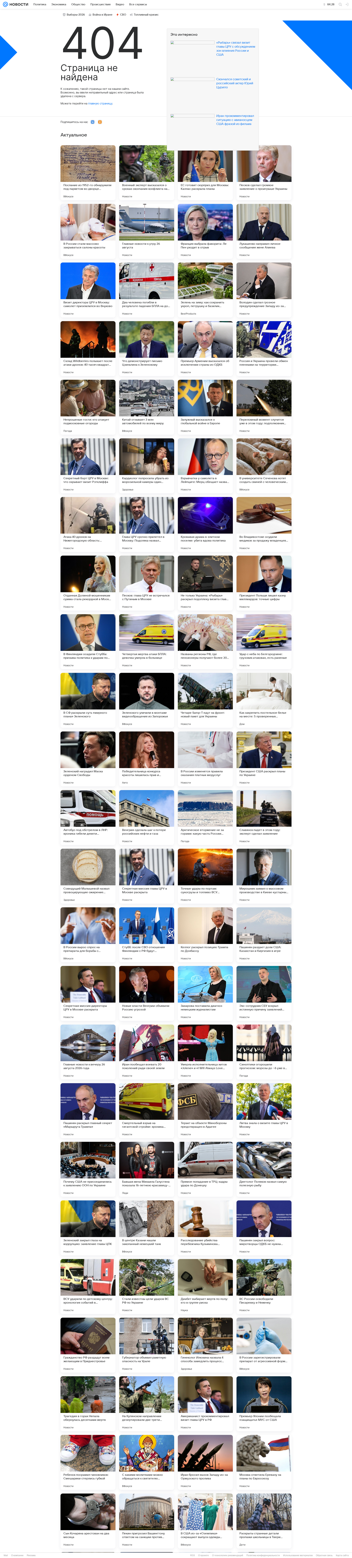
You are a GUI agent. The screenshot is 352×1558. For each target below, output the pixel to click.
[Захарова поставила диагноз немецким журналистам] (205, 993)
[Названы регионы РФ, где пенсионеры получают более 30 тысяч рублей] (205, 641)
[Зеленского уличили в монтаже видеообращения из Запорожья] (146, 700)
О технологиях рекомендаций (227, 1555)
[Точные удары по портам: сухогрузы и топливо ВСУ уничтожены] (205, 876)
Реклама (31, 1555)
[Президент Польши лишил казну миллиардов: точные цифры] (264, 583)
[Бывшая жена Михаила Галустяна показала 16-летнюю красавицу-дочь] (146, 1169)
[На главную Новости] (18, 4)
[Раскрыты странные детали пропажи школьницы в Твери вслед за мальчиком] (264, 1521)
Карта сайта (342, 1555)
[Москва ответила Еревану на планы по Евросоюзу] (264, 1462)
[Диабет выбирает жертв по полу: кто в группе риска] (205, 1286)
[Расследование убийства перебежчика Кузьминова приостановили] (205, 1227)
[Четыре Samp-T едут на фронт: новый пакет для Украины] (205, 700)
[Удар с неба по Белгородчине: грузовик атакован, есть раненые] (264, 641)
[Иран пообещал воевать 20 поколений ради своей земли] (146, 1052)
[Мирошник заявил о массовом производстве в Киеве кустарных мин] (264, 876)
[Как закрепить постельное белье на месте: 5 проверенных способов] (264, 700)
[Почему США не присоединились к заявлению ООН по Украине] (87, 1169)
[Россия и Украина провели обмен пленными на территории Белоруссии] (264, 348)
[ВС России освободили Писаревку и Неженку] (264, 1286)
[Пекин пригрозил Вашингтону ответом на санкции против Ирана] (146, 1521)
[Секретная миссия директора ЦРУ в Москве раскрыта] (87, 993)
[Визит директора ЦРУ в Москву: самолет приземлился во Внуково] (87, 290)
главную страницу (100, 103)
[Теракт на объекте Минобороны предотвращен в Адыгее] (205, 1110)
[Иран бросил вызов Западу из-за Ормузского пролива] (205, 1462)
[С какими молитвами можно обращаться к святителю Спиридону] (146, 1462)
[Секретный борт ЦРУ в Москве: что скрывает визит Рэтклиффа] (87, 465)
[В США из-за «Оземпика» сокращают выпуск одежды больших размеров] (205, 1521)
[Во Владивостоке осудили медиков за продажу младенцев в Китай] (264, 524)
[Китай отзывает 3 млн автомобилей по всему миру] (146, 407)
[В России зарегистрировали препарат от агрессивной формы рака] (264, 1345)
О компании (17, 1555)
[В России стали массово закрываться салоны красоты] (87, 231)
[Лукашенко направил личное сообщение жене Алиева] (264, 231)
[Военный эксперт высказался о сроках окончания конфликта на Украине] (146, 172)
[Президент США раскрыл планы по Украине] (264, 758)
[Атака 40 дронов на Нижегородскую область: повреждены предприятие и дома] (87, 524)
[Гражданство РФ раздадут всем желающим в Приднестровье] (87, 1345)
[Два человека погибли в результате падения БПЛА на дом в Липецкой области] (146, 290)
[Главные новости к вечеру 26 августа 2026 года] (87, 1052)
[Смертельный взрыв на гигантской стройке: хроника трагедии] (146, 1110)
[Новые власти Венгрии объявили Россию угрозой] (146, 993)
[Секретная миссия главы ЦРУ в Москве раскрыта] (146, 876)
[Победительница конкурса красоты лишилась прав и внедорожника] (146, 758)
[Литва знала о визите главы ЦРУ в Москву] (264, 1110)
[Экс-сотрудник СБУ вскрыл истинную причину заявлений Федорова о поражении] (264, 993)
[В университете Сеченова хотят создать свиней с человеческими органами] (264, 465)
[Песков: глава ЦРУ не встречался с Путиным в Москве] (146, 583)
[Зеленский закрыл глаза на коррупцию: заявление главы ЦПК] (87, 1227)
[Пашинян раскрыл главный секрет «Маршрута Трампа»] (87, 1110)
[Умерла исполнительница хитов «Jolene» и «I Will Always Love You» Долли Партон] (205, 1052)
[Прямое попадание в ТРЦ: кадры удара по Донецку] (205, 1169)
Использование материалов (298, 1555)
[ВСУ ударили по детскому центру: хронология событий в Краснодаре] (87, 1286)
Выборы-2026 (76, 14)
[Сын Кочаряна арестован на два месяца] (87, 1521)
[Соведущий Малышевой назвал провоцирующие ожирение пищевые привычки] (87, 876)
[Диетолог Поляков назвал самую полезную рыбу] (264, 1169)
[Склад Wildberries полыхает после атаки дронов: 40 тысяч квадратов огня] (87, 348)
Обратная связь (324, 1555)
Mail (6, 1555)
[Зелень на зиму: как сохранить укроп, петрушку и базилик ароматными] (205, 290)
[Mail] (5, 4)
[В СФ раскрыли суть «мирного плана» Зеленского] (87, 700)
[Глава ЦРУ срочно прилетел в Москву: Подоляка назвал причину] (146, 524)
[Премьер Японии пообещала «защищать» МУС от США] (264, 1403)
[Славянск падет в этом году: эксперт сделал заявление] (264, 817)
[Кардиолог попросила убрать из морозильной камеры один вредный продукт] (146, 465)
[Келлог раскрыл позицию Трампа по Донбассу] (205, 934)
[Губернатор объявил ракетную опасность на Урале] (146, 1345)
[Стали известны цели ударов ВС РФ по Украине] (146, 1286)
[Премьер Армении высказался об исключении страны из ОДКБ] (205, 348)
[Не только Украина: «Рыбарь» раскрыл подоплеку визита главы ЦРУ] (205, 583)
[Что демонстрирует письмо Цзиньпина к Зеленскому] (146, 348)
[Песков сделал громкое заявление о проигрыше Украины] (264, 172)
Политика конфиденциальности (263, 1555)
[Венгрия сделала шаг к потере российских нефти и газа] (146, 817)
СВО (123, 14)
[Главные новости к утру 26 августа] (146, 231)
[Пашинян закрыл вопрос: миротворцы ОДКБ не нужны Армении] (264, 1227)
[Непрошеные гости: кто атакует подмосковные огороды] (87, 407)
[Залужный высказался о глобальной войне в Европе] (205, 407)
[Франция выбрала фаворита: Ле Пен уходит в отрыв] (205, 231)
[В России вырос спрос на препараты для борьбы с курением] (87, 934)
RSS (192, 1555)
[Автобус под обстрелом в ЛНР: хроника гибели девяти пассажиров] (87, 817)
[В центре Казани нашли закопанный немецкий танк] (146, 1227)
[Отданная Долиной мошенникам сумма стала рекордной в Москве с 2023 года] (87, 583)
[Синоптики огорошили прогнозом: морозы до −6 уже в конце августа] (264, 1052)
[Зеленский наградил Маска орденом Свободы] (87, 758)
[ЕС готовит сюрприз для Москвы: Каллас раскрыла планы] (205, 172)
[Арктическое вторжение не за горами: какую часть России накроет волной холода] (205, 817)
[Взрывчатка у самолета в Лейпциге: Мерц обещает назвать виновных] (205, 465)
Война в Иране (102, 14)
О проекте (203, 1555)
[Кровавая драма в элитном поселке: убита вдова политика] (205, 524)
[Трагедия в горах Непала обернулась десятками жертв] (87, 1403)
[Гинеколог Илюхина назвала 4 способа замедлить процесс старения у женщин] (205, 1345)
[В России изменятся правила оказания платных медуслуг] (205, 758)
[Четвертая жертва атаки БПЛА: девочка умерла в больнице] (146, 641)
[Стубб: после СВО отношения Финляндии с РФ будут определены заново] (146, 934)
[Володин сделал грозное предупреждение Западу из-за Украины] (264, 290)
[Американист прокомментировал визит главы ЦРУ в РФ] (205, 1403)
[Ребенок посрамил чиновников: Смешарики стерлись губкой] (87, 1462)
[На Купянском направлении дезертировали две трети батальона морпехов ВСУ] (146, 1403)
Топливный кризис (146, 14)
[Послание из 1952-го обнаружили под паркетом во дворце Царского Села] (87, 172)
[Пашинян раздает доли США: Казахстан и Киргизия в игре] (264, 934)
